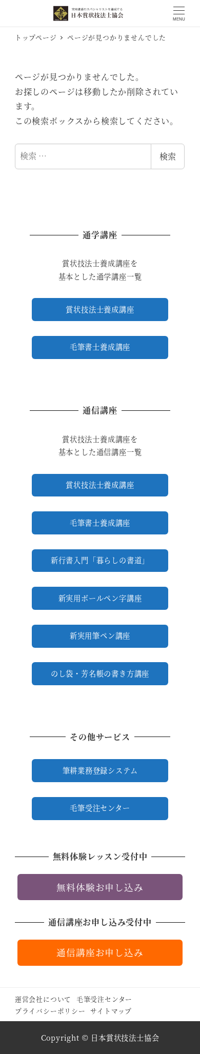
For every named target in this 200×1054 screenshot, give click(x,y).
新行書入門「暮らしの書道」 (100, 560)
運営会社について (43, 999)
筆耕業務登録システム (100, 770)
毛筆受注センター (100, 808)
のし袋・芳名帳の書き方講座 (100, 673)
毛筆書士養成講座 (100, 347)
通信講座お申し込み (99, 952)
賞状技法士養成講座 (100, 309)
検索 (167, 156)
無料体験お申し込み (99, 887)
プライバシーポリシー (50, 1011)
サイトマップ (111, 1011)
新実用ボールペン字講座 (100, 598)
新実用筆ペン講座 (100, 635)
